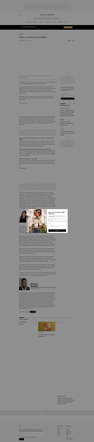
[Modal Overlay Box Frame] (47, 221)
